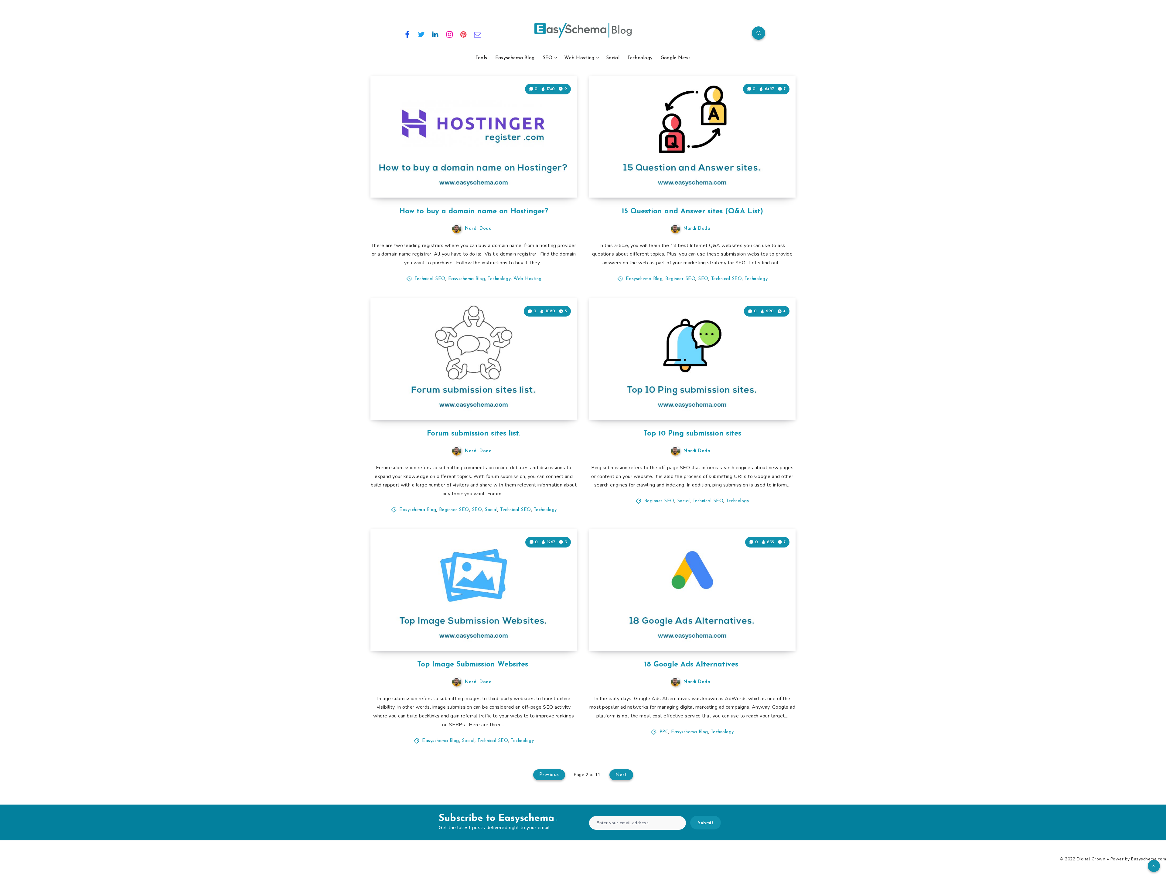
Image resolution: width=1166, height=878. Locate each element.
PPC (664, 732)
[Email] (478, 34)
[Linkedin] (435, 34)
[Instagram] (449, 34)
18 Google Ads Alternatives (692, 664)
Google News (675, 58)
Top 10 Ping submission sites (692, 433)
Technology (640, 58)
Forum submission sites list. (473, 433)
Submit (705, 823)
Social (612, 58)
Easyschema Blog (515, 58)
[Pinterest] (463, 34)
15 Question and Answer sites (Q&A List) (692, 211)
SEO (548, 58)
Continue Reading (548, 179)
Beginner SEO (680, 279)
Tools (481, 58)
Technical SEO (429, 279)
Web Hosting (579, 58)
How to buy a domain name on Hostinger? (473, 211)
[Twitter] (421, 34)
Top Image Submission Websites (473, 664)
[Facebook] (407, 34)
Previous (549, 774)
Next (621, 774)
